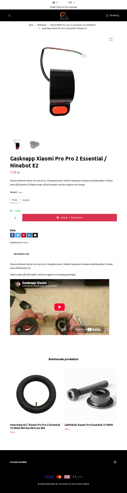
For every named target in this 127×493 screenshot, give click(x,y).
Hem (31, 24)
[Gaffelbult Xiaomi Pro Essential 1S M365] (91, 394)
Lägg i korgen (72, 217)
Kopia (14, 199)
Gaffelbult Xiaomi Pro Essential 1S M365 (89, 424)
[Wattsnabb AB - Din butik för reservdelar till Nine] (64, 15)
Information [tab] (21, 254)
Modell (16, 192)
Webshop (41, 24)
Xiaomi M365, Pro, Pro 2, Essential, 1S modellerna (73, 24)
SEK (70, 2)
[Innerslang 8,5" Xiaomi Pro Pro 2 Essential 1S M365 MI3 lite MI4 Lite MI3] (36, 394)
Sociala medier (18, 461)
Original (25, 200)
